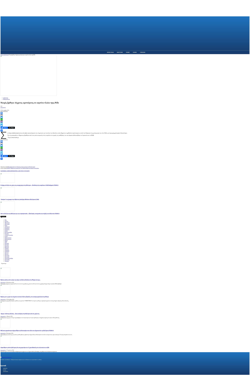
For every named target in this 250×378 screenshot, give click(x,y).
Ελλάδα (6, 231)
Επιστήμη (7, 233)
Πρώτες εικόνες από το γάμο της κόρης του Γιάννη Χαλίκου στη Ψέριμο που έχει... (20, 280)
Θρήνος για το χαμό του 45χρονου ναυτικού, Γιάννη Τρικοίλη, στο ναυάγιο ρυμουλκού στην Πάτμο (25, 296)
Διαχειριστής (3, 107)
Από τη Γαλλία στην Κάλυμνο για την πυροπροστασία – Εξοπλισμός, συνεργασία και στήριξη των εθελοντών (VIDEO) (30, 213)
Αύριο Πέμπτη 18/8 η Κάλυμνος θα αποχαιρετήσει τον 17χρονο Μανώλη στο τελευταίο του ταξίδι (25, 347)
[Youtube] (10, 362)
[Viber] (125, 121)
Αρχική (2, 54)
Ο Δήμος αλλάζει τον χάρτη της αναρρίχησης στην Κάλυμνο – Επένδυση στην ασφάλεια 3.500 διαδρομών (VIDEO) (29, 185)
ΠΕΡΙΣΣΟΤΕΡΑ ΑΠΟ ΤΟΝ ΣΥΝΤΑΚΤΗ (20, 171)
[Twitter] (6, 362)
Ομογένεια (7, 246)
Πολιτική (6, 253)
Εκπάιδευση (7, 228)
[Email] (125, 115)
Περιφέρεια (7, 250)
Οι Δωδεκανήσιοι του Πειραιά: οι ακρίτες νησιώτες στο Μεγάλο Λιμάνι (21, 167)
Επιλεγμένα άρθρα (8, 232)
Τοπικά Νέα (7, 259)
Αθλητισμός (7, 222)
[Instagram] (3, 362)
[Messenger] (125, 126)
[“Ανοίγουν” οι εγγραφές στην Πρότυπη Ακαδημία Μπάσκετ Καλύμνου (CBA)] (8, 196)
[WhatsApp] (125, 119)
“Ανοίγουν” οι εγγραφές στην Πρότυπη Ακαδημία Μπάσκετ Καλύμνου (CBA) (20, 199)
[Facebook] (125, 113)
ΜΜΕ (6, 242)
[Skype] (125, 124)
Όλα (6, 220)
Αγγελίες (6, 221)
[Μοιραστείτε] (125, 130)
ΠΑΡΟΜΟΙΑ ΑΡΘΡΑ (6, 171)
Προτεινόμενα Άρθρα (9, 258)
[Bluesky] (125, 117)
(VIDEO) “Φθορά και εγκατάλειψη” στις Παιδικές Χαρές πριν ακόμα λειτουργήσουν (22, 168)
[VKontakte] (8, 362)
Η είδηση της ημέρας (9, 235)
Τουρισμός (7, 261)
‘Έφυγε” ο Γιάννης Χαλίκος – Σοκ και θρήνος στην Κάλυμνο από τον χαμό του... (20, 313)
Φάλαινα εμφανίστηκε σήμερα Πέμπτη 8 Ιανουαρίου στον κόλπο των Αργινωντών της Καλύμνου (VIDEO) (27, 330)
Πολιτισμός (7, 255)
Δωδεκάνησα (6, 54)
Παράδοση (7, 248)
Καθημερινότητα (6, 99)
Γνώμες (6, 225)
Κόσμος (6, 240)
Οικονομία (7, 243)
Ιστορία (6, 236)
